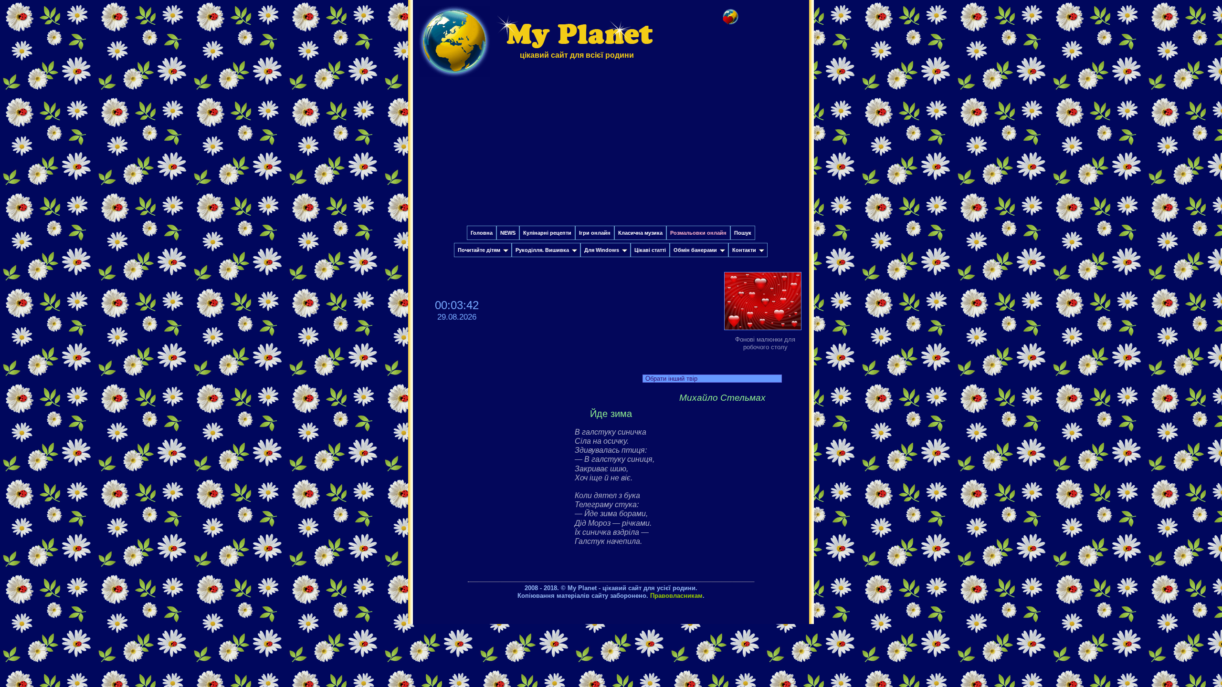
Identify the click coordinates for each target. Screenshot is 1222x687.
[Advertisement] (611, 154)
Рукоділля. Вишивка (542, 250)
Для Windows (601, 250)
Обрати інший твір (671, 378)
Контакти (744, 250)
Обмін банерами (695, 250)
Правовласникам (676, 595)
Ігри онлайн (595, 233)
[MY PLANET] (454, 79)
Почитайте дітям (479, 250)
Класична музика (640, 233)
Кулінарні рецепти (547, 233)
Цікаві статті (650, 250)
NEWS (508, 233)
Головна (482, 233)
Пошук (742, 233)
